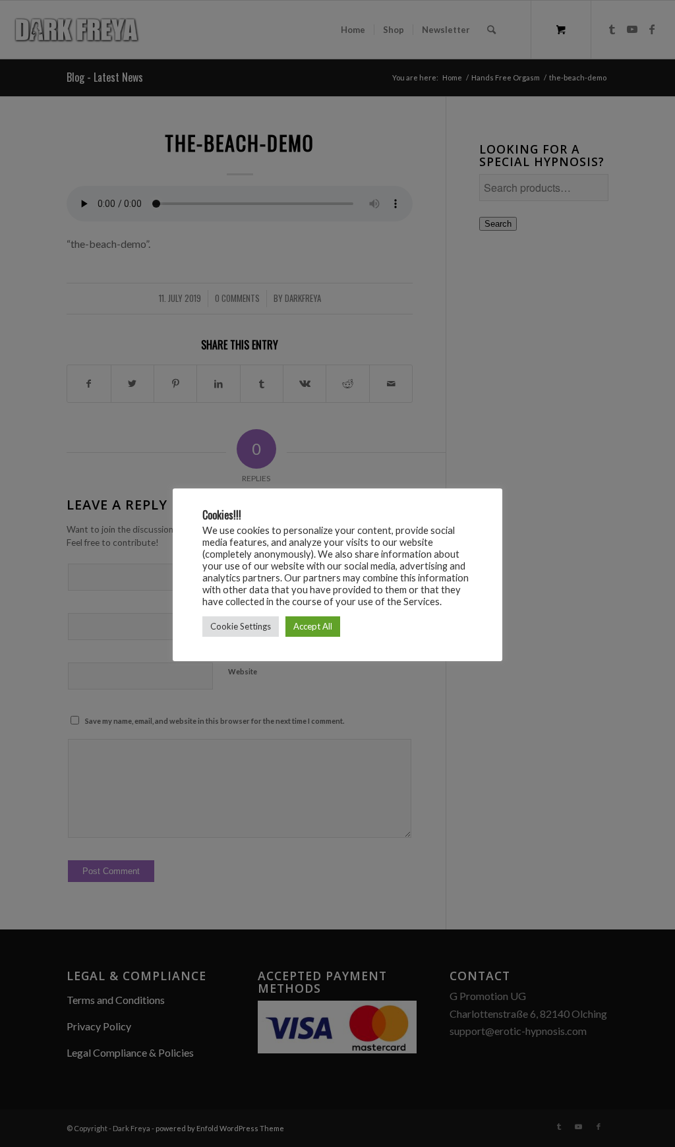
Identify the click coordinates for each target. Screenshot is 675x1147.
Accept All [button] (312, 626)
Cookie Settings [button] (240, 626)
